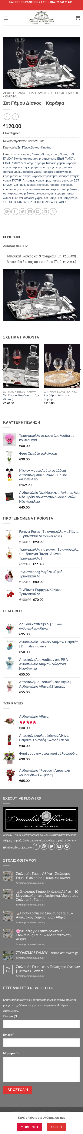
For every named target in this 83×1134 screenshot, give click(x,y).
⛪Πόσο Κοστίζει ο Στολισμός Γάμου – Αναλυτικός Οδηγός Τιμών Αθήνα (44, 915)
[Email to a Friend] (30, 211)
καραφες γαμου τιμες (44, 176)
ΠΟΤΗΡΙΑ (18, 180)
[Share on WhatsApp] (7, 211)
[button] (5, 18)
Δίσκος (35, 154)
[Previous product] (15, 116)
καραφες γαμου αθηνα (17, 176)
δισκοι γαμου (22, 154)
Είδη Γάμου (38, 93)
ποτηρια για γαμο (62, 180)
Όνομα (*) (10, 1016)
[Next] (79, 378)
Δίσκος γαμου (49, 154)
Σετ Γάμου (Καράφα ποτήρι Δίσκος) (21, 397)
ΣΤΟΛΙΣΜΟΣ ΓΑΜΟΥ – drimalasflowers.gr (47, 953)
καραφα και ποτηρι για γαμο (45, 167)
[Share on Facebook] (14, 211)
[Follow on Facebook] (36, 846)
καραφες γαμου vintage (57, 171)
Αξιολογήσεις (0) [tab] (16, 245)
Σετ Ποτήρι (50, 198)
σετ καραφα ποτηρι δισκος (62, 189)
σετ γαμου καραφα (48, 184)
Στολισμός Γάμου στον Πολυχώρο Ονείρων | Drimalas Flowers (48, 969)
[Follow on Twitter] (51, 846)
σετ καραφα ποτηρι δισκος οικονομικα (26, 193)
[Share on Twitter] (22, 211)
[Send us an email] (59, 846)
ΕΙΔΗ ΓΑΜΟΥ (65, 158)
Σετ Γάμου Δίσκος (25, 184)
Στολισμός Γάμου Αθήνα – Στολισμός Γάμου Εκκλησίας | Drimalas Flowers (43, 875)
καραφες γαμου (32, 171)
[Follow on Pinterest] (66, 846)
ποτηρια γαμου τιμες (38, 180)
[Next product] (7, 116)
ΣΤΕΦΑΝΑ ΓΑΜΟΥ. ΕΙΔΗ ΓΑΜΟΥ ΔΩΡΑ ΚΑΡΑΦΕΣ (35, 202)
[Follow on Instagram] (43, 846)
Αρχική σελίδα (14, 93)
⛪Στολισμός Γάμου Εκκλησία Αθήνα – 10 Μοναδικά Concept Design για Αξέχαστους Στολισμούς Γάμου (47, 895)
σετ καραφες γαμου (31, 198)
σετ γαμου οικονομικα (32, 189)
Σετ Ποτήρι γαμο (67, 198)
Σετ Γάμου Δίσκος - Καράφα (34, 147)
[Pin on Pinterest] (37, 211)
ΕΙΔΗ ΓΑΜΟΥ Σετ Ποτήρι (18, 163)
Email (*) (8, 1034)
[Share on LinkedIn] (45, 211)
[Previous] (3, 378)
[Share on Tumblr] (53, 211)
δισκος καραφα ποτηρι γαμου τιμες (35, 158)
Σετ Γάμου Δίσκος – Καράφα (56, 397)
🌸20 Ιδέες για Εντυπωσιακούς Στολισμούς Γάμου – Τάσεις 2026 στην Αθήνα (44, 935)
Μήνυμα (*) (11, 1053)
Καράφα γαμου (55, 163)
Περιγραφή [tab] (11, 237)
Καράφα (40, 163)
